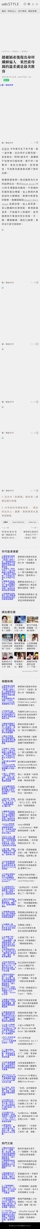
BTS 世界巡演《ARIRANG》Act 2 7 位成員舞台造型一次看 (28, 1042)
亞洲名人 (25, 51)
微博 (11, 142)
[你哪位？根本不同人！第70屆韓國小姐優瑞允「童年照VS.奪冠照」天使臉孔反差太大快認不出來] (9, 573)
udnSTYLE (6, 51)
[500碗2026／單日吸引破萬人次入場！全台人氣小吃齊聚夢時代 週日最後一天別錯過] (9, 1104)
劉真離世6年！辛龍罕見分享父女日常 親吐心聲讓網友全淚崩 (28, 1176)
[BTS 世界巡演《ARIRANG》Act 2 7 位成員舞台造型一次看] (9, 1041)
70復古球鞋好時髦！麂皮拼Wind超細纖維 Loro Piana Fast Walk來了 (28, 879)
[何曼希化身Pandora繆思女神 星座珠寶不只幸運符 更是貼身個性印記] (9, 715)
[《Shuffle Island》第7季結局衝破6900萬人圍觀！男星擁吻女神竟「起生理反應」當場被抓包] (9, 1215)
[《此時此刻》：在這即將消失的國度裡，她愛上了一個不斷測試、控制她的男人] (9, 891)
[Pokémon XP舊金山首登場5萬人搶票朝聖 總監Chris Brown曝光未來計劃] (9, 1079)
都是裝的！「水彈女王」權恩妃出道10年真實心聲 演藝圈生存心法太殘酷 (19, 664)
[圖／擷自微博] (20, 112)
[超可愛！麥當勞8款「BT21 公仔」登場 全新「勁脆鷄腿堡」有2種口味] (9, 803)
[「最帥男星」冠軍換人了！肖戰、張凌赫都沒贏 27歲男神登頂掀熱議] (9, 1054)
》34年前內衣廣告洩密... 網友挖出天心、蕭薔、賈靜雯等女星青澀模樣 (20, 511)
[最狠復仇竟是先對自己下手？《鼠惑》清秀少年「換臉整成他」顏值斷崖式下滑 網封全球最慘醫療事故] (9, 560)
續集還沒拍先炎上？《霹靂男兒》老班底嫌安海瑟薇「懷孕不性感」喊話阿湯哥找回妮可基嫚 (27, 587)
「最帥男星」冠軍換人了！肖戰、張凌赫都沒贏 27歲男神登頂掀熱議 (27, 1055)
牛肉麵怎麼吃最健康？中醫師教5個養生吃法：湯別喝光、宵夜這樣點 (28, 791)
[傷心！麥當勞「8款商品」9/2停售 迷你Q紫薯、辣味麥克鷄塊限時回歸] (9, 778)
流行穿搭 (22, 11)
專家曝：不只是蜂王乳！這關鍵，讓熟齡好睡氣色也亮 (7, 628)
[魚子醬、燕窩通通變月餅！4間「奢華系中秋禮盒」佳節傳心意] (9, 853)
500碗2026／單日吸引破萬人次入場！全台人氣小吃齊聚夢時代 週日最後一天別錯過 (27, 1106)
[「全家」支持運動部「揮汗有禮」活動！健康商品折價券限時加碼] (9, 1091)
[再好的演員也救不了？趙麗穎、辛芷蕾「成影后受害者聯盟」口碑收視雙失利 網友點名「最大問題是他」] (9, 978)
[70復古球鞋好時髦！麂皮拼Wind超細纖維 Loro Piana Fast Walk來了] (9, 878)
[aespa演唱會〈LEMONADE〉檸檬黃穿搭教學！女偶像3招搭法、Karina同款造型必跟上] (9, 828)
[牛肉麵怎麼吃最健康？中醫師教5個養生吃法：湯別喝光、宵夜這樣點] (9, 790)
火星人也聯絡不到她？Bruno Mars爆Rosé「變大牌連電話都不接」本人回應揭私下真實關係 (28, 1031)
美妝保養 (32, 11)
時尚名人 (12, 11)
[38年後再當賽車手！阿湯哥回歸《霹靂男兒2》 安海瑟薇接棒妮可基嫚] (9, 1066)
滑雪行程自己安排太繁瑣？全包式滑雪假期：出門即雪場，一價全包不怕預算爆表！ (7, 646)
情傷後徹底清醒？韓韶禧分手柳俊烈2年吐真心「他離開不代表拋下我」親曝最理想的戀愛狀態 (28, 1018)
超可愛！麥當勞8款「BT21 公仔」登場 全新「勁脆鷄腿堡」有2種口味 (27, 804)
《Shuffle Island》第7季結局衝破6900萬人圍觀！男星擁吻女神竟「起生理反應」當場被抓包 (28, 1217)
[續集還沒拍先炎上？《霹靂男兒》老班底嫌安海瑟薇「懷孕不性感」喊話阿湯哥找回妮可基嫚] (9, 585)
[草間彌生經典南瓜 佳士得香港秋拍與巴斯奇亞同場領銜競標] (9, 598)
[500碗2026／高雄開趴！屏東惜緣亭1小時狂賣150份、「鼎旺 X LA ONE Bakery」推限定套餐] (9, 1116)
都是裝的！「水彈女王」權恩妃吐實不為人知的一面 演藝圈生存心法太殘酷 (27, 1130)
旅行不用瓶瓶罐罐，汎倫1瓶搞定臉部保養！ (32, 628)
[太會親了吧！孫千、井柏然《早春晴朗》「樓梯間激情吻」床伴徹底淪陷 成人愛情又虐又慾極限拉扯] (9, 941)
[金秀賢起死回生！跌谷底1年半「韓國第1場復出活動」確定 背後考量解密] (9, 953)
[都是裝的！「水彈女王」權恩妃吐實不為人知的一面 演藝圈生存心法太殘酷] (9, 1129)
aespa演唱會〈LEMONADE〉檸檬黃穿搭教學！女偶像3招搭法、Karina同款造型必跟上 (28, 830)
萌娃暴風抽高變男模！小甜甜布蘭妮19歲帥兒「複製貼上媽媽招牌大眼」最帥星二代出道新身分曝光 (19, 646)
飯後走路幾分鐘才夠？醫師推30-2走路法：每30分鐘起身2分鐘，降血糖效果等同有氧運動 (27, 730)
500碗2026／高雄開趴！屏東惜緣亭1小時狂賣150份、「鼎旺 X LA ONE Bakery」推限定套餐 (28, 1119)
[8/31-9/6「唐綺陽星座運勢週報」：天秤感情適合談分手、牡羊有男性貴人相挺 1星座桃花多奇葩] (9, 840)
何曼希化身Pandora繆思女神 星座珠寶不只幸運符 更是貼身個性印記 (27, 716)
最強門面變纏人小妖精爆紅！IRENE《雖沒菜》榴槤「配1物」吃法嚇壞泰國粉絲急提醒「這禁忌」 (28, 1204)
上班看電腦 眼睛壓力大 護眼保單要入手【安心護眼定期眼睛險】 (32, 646)
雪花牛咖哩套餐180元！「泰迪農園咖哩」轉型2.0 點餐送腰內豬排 (28, 904)
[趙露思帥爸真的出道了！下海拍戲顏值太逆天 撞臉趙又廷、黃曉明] (9, 1164)
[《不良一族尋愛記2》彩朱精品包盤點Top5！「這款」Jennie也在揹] (9, 991)
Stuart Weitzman (18, 522)
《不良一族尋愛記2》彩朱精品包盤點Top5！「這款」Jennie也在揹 (28, 992)
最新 (4, 11)
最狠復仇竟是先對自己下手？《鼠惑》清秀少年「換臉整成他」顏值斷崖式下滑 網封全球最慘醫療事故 (28, 562)
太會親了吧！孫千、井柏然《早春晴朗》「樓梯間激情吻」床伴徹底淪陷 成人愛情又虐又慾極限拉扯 (27, 943)
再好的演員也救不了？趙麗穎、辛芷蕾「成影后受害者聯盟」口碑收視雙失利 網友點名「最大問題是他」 (28, 981)
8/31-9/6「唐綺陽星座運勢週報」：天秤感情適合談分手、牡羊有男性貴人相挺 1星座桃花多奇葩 (28, 843)
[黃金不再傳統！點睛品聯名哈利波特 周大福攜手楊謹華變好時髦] (9, 740)
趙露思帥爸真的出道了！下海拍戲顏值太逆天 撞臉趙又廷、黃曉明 (32, 664)
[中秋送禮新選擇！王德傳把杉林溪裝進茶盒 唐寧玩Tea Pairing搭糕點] (9, 865)
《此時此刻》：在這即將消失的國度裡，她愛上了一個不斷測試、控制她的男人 (28, 892)
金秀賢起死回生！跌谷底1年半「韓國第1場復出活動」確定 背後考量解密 (27, 954)
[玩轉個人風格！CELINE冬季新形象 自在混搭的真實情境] (9, 928)
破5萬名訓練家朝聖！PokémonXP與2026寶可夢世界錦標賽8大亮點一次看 (28, 766)
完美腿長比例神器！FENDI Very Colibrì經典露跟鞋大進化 (27, 702)
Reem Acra (32, 522)
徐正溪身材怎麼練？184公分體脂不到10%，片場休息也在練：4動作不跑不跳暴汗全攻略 (28, 968)
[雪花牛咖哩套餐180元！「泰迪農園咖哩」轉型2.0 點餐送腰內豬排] (9, 903)
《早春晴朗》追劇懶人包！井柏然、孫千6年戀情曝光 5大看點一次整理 (19, 628)
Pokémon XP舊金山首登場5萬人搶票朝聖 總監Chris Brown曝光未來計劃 (28, 1080)
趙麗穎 (5, 522)
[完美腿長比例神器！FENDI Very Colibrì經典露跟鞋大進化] (9, 702)
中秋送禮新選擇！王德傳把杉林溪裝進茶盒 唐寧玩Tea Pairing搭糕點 (27, 867)
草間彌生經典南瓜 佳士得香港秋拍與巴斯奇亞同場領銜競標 (27, 597)
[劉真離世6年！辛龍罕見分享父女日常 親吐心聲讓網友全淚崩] (9, 1177)
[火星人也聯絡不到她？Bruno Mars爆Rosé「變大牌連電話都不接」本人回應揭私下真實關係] (9, 1029)
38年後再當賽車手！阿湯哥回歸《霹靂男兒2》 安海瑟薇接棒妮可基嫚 (27, 1067)
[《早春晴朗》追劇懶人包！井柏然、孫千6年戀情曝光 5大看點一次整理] (9, 1190)
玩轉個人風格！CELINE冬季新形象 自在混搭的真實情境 (27, 927)
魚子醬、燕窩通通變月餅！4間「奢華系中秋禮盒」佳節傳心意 (28, 852)
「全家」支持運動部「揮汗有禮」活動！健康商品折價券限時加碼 (27, 1092)
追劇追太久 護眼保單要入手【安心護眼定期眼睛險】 (7, 664)
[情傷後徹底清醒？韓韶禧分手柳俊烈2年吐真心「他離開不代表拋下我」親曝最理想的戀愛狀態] (9, 1016)
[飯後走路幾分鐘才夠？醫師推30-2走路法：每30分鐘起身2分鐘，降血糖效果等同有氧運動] (9, 727)
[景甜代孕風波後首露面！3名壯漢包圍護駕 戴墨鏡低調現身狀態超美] (9, 1003)
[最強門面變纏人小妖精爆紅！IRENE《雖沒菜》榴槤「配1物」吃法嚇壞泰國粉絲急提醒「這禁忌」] (9, 1202)
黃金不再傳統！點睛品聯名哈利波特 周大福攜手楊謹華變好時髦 (27, 741)
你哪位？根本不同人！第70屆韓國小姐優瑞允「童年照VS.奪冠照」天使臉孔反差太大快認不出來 (28, 575)
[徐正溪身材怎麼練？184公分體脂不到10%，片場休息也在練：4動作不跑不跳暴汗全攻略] (9, 966)
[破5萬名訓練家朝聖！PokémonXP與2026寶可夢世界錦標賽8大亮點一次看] (9, 765)
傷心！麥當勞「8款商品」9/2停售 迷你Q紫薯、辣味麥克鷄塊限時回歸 (28, 779)
